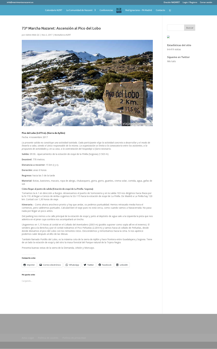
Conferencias (106, 10)
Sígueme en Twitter (178, 57)
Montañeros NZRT (62, 35)
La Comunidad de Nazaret (79, 10)
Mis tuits (171, 61)
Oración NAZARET (172, 2)
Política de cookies (48, 337)
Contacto (160, 10)
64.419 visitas (174, 49)
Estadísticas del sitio (179, 45)
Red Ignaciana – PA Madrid (138, 10)
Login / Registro (190, 2)
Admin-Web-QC (33, 35)
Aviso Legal (28, 337)
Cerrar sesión (206, 2)
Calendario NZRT (53, 10)
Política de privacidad (74, 337)
